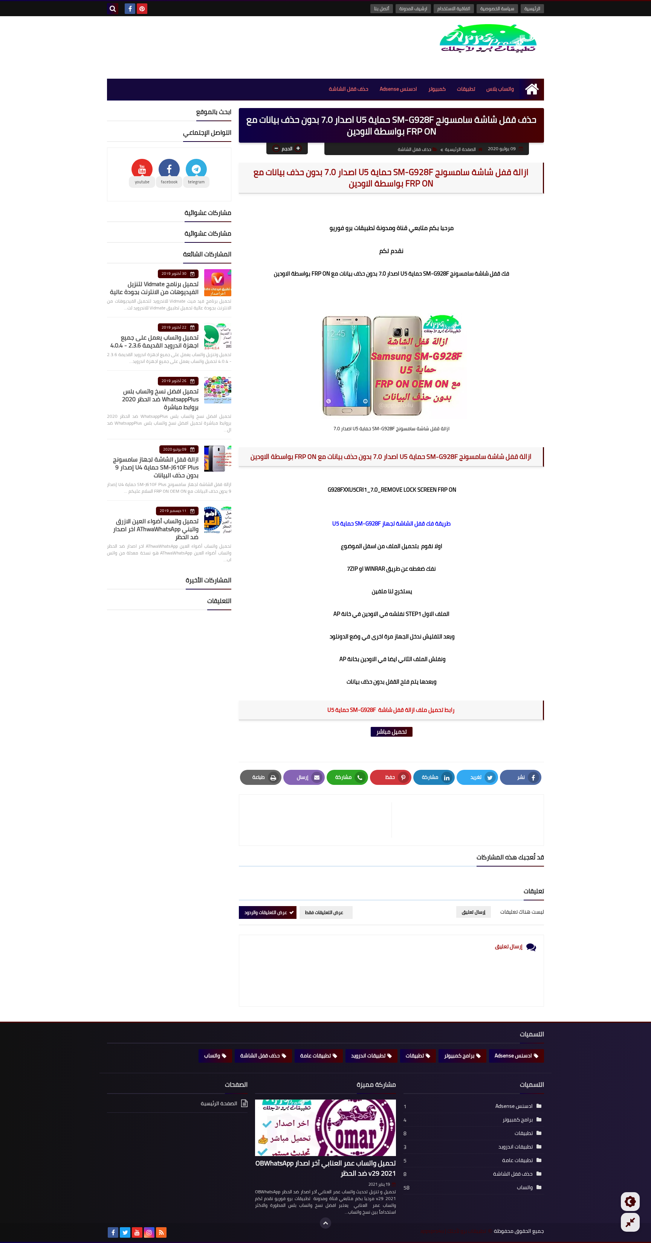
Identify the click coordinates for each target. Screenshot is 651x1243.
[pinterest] (142, 8)
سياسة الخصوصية (497, 8)
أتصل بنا (381, 8)
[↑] (325, 1223)
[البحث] (112, 8)
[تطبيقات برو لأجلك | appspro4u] (489, 39)
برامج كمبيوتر (459, 1055)
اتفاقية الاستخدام (453, 8)
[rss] (161, 1232)
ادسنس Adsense (398, 89)
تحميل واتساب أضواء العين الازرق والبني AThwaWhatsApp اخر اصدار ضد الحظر (156, 528)
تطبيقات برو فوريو (352, 227)
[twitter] (125, 1232)
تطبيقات (466, 89)
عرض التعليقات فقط (324, 912)
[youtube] (137, 1232)
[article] (319, 820)
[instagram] (149, 1232)
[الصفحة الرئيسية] (532, 89)
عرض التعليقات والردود (266, 912)
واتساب (212, 1055)
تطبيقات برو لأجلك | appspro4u (453, 1231)
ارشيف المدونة (413, 8)
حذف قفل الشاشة (348, 89)
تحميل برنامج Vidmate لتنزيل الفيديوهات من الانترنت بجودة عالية (154, 287)
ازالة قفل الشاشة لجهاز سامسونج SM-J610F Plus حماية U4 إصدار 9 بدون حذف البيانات (156, 467)
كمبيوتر (437, 89)
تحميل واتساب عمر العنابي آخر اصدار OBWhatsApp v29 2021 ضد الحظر (325, 1168)
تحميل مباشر (391, 732)
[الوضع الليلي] (630, 1201)
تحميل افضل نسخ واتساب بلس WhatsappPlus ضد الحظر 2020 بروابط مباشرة (160, 399)
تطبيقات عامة (315, 1055)
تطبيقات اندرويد (368, 1055)
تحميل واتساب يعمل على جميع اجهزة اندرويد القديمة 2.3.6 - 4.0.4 (154, 341)
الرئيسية (532, 8)
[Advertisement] (244, 46)
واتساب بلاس (500, 89)
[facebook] (130, 8)
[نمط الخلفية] (630, 1222)
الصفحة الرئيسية (460, 149)
